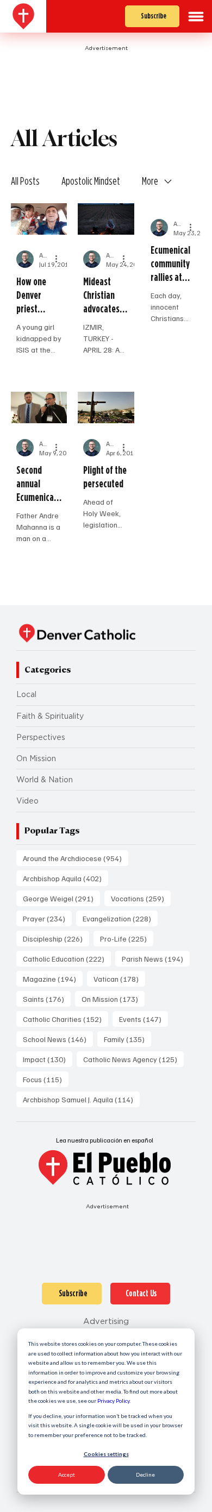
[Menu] (195, 16)
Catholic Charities (65, 1019)
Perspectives (40, 737)
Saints (47, 998)
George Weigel (61, 898)
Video (27, 800)
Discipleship (56, 938)
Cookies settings (106, 1454)
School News (58, 1039)
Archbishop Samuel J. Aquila (81, 1099)
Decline (145, 1474)
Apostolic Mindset (90, 180)
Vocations (141, 898)
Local (26, 694)
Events (143, 1019)
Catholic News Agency (133, 1059)
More (150, 180)
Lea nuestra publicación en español (104, 1140)
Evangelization (120, 918)
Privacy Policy (113, 1400)
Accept (66, 1474)
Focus (45, 1079)
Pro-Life (126, 938)
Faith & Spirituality (50, 716)
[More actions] (59, 259)
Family (127, 1039)
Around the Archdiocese (75, 858)
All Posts (25, 180)
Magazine (53, 978)
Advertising (106, 1321)
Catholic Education (67, 958)
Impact (47, 1059)
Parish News (156, 958)
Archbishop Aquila (65, 878)
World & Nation (44, 779)
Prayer (47, 918)
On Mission (36, 758)
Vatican (119, 978)
